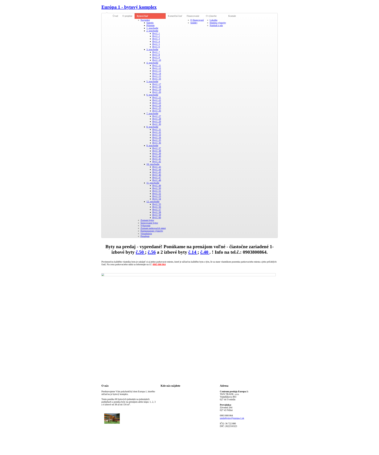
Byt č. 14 (156, 73)
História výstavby (218, 22)
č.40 (204, 252)
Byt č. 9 (156, 57)
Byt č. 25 (156, 108)
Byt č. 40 (156, 156)
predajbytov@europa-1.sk (232, 418)
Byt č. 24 (156, 105)
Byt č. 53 (156, 196)
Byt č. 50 (156, 188)
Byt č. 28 (156, 119)
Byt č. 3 (156, 39)
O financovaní (197, 20)
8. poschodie (152, 127)
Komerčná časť (175, 16)
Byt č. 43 (156, 167)
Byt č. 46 (156, 175)
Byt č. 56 (156, 207)
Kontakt (232, 16)
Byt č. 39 (156, 153)
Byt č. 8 (156, 55)
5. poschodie (152, 81)
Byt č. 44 (156, 169)
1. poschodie (152, 28)
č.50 (140, 252)
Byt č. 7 (156, 52)
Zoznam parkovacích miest (153, 228)
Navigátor (145, 20)
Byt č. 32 (156, 132)
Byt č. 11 (156, 65)
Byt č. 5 (156, 44)
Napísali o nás (216, 25)
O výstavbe (211, 16)
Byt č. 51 (156, 191)
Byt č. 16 (156, 79)
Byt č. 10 (156, 60)
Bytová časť (142, 16)
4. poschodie (152, 63)
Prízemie (150, 25)
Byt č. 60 (156, 217)
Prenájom (144, 236)
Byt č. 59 (156, 215)
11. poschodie (152, 183)
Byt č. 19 (156, 89)
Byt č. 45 (156, 172)
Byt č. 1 (156, 33)
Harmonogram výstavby (151, 231)
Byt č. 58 (156, 212)
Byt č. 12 (156, 68)
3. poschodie (152, 49)
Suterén (150, 22)
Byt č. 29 (156, 121)
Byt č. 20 (156, 92)
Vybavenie (145, 225)
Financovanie (193, 16)
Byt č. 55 (156, 204)
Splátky (193, 22)
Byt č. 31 (156, 129)
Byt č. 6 (156, 47)
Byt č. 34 (156, 137)
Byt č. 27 (156, 116)
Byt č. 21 (156, 97)
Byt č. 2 (156, 36)
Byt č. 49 (156, 185)
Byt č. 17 (156, 84)
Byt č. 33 (156, 135)
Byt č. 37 (156, 148)
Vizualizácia (146, 233)
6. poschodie (152, 95)
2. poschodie (152, 31)
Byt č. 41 (156, 159)
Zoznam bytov (147, 220)
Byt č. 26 (156, 111)
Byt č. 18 (156, 87)
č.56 (152, 252)
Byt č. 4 (156, 41)
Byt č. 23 (156, 103)
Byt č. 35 (156, 140)
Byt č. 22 (156, 100)
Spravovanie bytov (149, 223)
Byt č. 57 (156, 209)
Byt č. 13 (156, 71)
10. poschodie (152, 164)
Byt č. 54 (156, 199)
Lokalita (213, 20)
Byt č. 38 (156, 151)
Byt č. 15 (156, 76)
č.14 (192, 252)
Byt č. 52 (156, 193)
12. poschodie (152, 201)
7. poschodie (152, 113)
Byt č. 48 (156, 180)
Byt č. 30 (156, 124)
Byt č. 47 (156, 177)
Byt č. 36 (156, 143)
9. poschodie (152, 145)
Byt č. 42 (156, 161)
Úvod (115, 16)
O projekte (127, 16)
